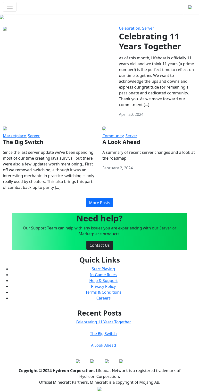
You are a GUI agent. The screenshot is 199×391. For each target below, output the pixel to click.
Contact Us (100, 245)
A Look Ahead (103, 345)
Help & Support (103, 280)
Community (113, 135)
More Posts (99, 202)
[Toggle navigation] (10, 7)
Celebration (129, 28)
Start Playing (103, 269)
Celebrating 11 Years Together (103, 322)
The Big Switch (103, 333)
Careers (103, 298)
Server (148, 28)
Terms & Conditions (103, 292)
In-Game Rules (103, 274)
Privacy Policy (103, 286)
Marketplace (14, 135)
